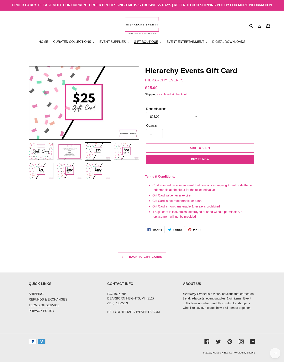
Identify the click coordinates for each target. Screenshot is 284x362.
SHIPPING (36, 294)
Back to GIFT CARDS (145, 256)
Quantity (152, 125)
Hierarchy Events (222, 352)
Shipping (151, 94)
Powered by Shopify (244, 352)
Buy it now (200, 159)
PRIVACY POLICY (41, 311)
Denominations (156, 108)
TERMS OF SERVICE (44, 305)
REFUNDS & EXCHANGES (48, 299)
